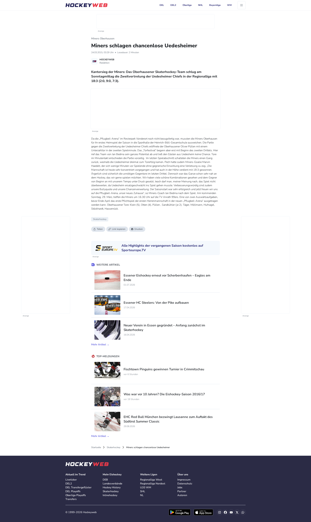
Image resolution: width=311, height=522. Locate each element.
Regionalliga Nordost (152, 483)
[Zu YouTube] (231, 512)
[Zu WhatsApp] (243, 512)
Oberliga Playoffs (75, 495)
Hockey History (112, 487)
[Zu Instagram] (219, 512)
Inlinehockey (110, 495)
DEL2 (68, 483)
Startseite (96, 447)
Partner (181, 491)
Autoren (182, 495)
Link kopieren (118, 229)
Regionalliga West (151, 479)
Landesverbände (112, 483)
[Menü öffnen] (241, 5)
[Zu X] (237, 512)
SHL (142, 491)
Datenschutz (184, 483)
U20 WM (145, 487)
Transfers (71, 499)
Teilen (100, 229)
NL (142, 495)
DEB (105, 479)
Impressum (183, 479)
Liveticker (71, 479)
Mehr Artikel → (100, 344)
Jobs (179, 487)
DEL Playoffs (73, 491)
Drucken (138, 229)
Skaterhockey (113, 447)
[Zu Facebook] (225, 512)
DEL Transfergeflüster (78, 487)
